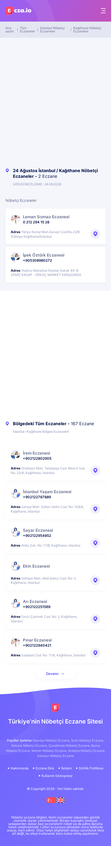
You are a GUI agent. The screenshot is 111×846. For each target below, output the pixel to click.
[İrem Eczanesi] (15, 455)
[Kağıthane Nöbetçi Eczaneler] (51, 803)
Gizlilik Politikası (91, 768)
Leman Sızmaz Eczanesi (46, 216)
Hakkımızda (20, 768)
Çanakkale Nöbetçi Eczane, (69, 745)
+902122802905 (37, 458)
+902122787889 (37, 497)
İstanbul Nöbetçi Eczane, (51, 740)
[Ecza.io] (18, 12)
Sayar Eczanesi (38, 530)
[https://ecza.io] (55, 708)
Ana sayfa (9, 29)
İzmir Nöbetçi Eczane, (87, 740)
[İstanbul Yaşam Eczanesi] (15, 493)
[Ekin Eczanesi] (15, 566)
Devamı (52, 673)
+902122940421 (37, 645)
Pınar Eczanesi (37, 640)
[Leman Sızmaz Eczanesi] (15, 218)
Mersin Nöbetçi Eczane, (49, 751)
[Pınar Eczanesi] (15, 642)
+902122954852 (37, 535)
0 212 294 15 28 (36, 222)
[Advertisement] (55, 101)
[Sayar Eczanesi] (15, 532)
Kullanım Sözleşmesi (56, 775)
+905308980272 (37, 260)
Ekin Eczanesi (36, 566)
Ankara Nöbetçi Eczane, (29, 745)
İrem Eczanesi (36, 453)
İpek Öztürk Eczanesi (43, 255)
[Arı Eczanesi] (15, 603)
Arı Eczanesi (35, 601)
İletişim (66, 768)
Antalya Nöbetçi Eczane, (86, 751)
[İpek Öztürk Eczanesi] (15, 257)
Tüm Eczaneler (27, 29)
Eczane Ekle (45, 768)
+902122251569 (36, 607)
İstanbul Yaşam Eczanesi (47, 491)
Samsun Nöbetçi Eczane (55, 756)
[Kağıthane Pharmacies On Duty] (60, 803)
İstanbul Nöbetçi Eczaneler (52, 29)
